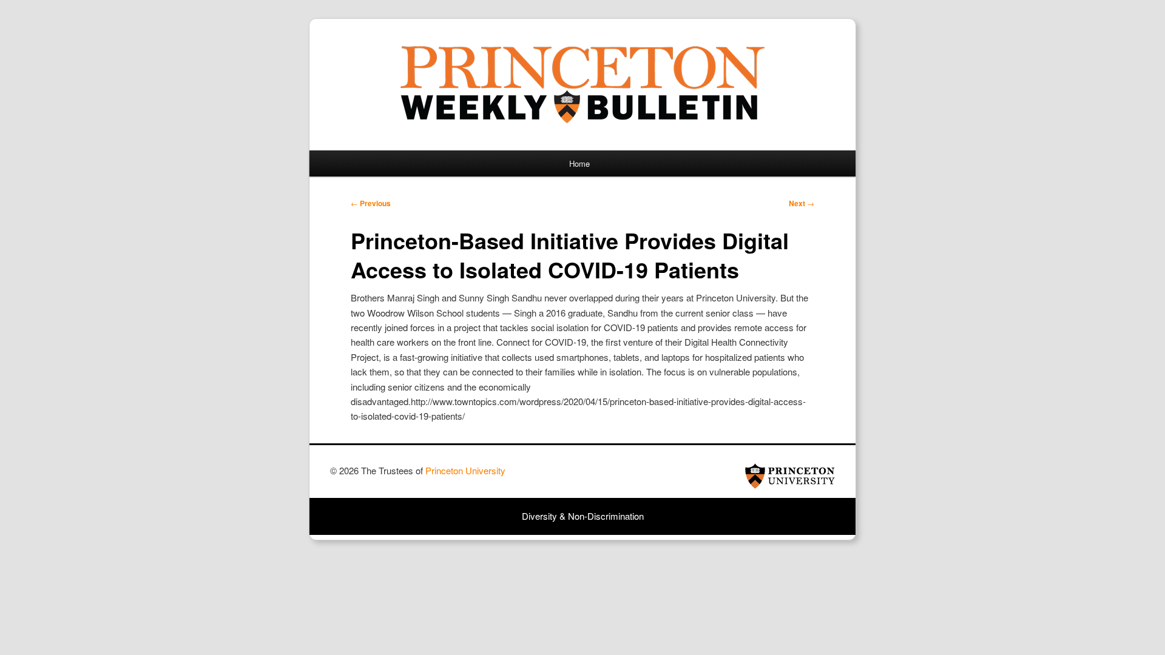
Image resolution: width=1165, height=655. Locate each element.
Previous (371, 203)
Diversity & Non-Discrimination (583, 515)
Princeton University (790, 476)
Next (801, 203)
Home (579, 163)
